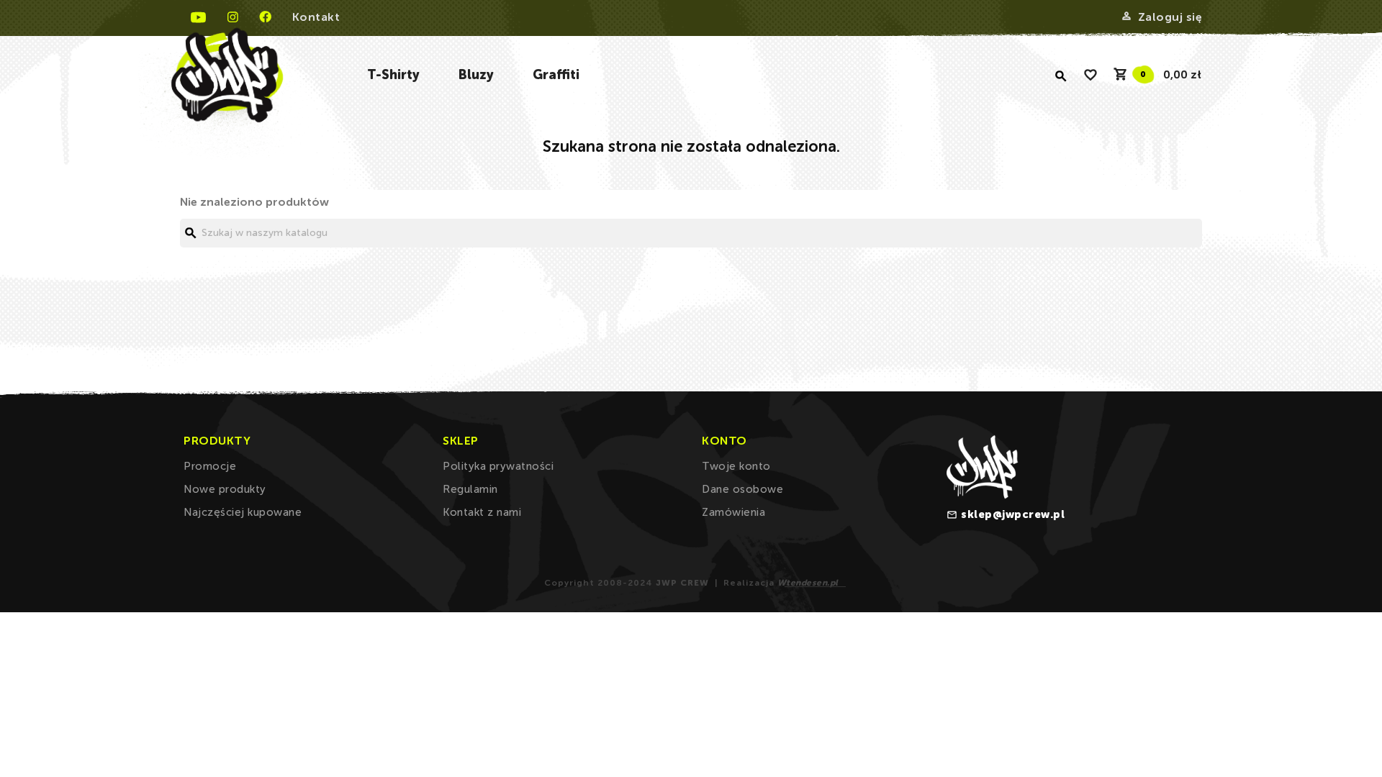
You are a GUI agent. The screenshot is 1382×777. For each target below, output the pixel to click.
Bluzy (476, 75)
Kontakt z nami (482, 512)
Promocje (210, 466)
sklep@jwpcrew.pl (1013, 514)
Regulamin (470, 489)
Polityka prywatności (498, 466)
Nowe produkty (225, 489)
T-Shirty (393, 75)
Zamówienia (733, 512)
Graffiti (556, 75)
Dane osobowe (742, 489)
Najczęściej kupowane (243, 512)
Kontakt (316, 17)
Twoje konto (736, 466)
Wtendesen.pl (808, 583)
